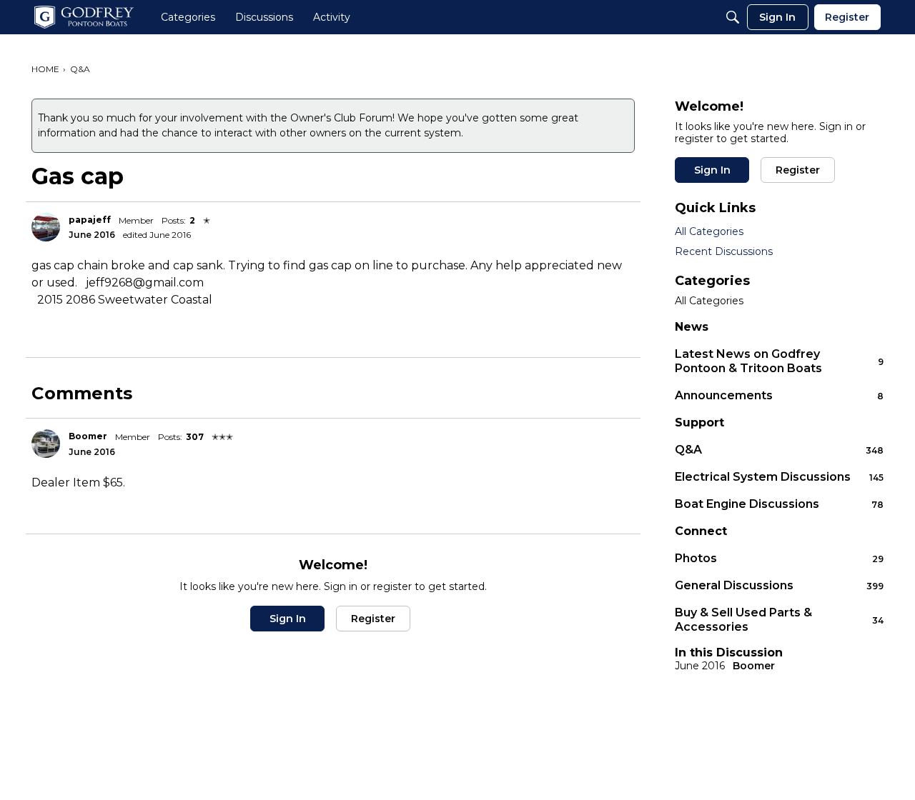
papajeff (90, 219)
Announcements (779, 395)
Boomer (88, 436)
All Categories (709, 231)
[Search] (733, 17)
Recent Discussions (724, 251)
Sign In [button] (287, 618)
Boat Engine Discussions (779, 504)
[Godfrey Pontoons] (84, 17)
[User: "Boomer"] (45, 443)
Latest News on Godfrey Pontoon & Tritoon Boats (779, 361)
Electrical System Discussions (779, 477)
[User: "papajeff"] (45, 227)
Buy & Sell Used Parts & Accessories (779, 620)
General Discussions (779, 585)
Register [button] (373, 618)
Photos (779, 558)
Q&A (779, 449)
